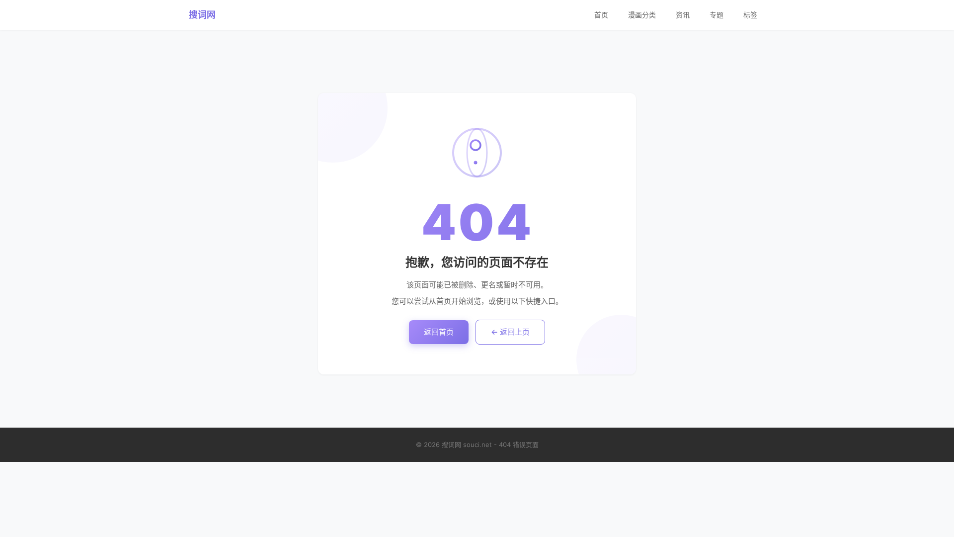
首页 (601, 14)
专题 (716, 14)
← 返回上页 (510, 332)
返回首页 (439, 332)
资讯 (683, 14)
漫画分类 (642, 14)
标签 (750, 14)
